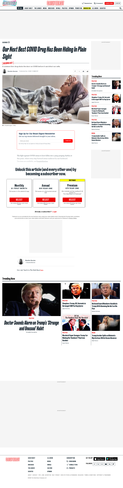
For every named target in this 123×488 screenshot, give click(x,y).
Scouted (103, 8)
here (41, 270)
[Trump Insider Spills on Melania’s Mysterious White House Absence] (116, 141)
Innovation (87, 8)
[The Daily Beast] (55, 3)
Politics (64, 8)
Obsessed (51, 8)
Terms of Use (39, 143)
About (30, 475)
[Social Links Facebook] (94, 465)
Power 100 (78, 8)
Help (53, 475)
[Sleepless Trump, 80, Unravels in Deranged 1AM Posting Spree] (116, 102)
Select (19, 200)
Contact (34, 475)
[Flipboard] (113, 465)
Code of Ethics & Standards (69, 475)
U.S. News (95, 8)
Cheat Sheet (29, 8)
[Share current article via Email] (83, 71)
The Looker (38, 8)
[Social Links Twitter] (98, 465)
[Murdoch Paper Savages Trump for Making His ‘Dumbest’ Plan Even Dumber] (116, 113)
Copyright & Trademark (104, 475)
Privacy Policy (47, 143)
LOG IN (118, 3)
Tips (39, 475)
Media (45, 8)
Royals (58, 8)
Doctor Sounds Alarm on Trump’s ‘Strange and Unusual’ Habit (31, 325)
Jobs (43, 475)
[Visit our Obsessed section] (15, 3)
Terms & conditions (90, 475)
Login (54, 212)
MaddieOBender (31, 262)
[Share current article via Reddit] (87, 71)
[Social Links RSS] (109, 465)
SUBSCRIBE (109, 3)
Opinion (71, 8)
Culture (49, 468)
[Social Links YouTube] (105, 465)
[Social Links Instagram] (102, 465)
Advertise (48, 475)
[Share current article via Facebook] (75, 71)
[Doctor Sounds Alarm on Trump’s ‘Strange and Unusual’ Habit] (116, 88)
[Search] (120, 8)
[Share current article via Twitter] (79, 71)
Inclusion (80, 475)
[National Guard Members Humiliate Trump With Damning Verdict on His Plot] (116, 127)
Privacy (57, 475)
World (49, 465)
